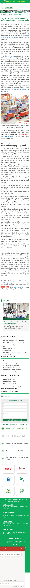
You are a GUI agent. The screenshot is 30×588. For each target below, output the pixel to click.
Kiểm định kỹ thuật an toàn (10, 375)
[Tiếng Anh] (6, 2)
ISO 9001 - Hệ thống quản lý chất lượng (13, 340)
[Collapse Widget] (22, 548)
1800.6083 (12, 1)
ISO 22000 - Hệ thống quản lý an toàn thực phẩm (14, 345)
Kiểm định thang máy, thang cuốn (12, 383)
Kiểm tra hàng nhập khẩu (9, 388)
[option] (15, 317)
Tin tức (10, 14)
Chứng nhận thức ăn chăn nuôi (11, 367)
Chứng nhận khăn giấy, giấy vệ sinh (12, 369)
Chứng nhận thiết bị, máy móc (11, 365)
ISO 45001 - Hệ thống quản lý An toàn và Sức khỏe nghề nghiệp (14, 353)
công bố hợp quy (9, 56)
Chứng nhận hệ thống (8, 336)
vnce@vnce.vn (21, 1)
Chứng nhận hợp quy (8, 356)
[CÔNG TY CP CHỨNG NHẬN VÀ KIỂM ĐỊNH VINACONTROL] (9, 8)
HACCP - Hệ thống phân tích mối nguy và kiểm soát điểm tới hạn (15, 349)
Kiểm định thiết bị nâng (9, 379)
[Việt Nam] (2, 2)
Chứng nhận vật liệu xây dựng (11, 360)
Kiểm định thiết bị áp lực (9, 381)
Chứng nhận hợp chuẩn (9, 372)
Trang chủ (3, 14)
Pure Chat (22, 586)
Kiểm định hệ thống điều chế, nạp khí (13, 386)
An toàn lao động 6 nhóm (9, 391)
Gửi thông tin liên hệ (15, 420)
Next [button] (27, 312)
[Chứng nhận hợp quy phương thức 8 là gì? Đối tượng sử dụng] (15, 311)
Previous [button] (2, 312)
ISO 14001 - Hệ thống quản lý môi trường (14, 342)
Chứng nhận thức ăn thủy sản (11, 363)
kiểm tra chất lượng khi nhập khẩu (15, 89)
